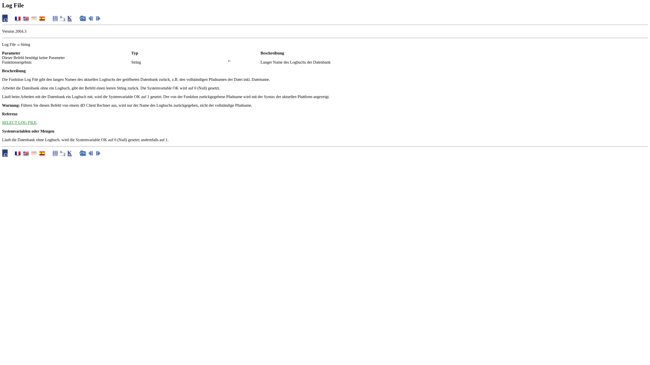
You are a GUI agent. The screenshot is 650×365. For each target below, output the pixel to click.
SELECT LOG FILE (19, 122)
